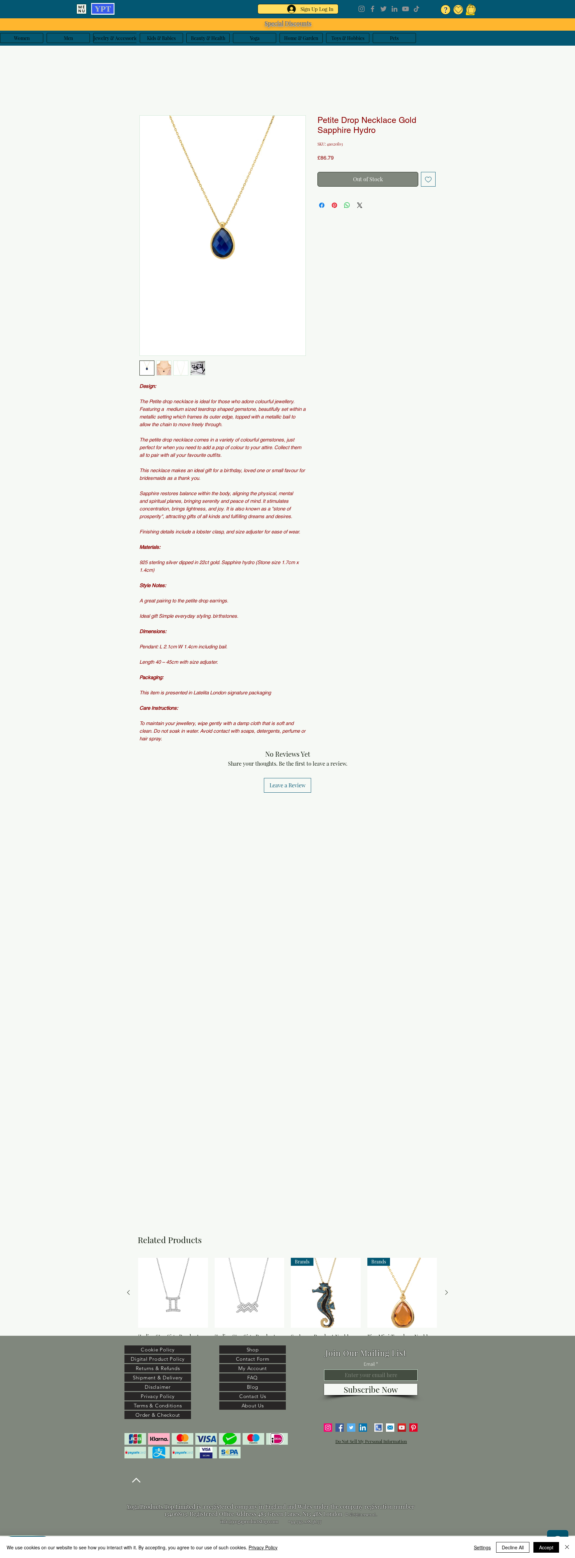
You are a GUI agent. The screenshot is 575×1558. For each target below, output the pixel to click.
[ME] (82, 9)
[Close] (567, 1547)
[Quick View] (173, 1293)
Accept (546, 1547)
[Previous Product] (128, 1292)
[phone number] (378, 1427)
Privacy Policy (263, 1547)
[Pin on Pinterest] (334, 207)
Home (146, 92)
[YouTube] (405, 9)
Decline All (513, 1547)
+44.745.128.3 (301, 1521)
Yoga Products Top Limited (161, 1506)
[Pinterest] (413, 1427)
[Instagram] (361, 9)
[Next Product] (447, 1292)
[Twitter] (383, 9)
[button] (471, 9)
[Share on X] (360, 207)
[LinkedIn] (394, 9)
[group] (287, 1307)
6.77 (317, 1521)
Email (369, 1363)
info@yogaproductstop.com (249, 1521)
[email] (390, 1427)
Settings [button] (482, 1547)
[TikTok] (416, 9)
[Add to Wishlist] (428, 180)
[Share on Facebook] (322, 207)
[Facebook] (372, 9)
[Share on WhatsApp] (347, 207)
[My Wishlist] (458, 10)
